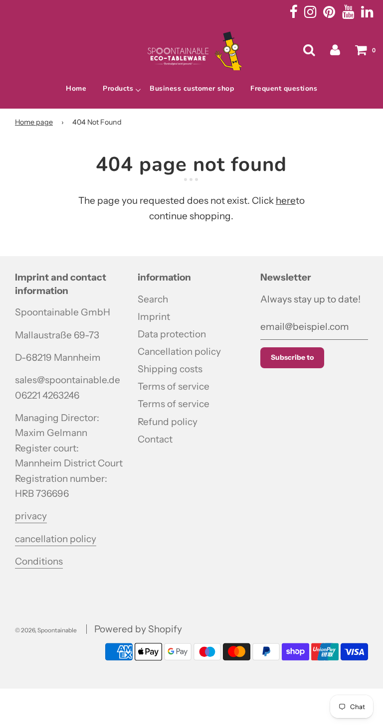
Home (76, 88)
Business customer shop (192, 88)
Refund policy (167, 422)
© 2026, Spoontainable (46, 630)
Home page (34, 122)
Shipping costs (170, 369)
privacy (31, 516)
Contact (155, 439)
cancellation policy (55, 539)
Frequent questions (283, 88)
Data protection (172, 334)
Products (118, 88)
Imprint (154, 316)
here (286, 200)
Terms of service (173, 386)
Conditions (39, 561)
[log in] (335, 49)
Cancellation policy (179, 351)
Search (153, 299)
